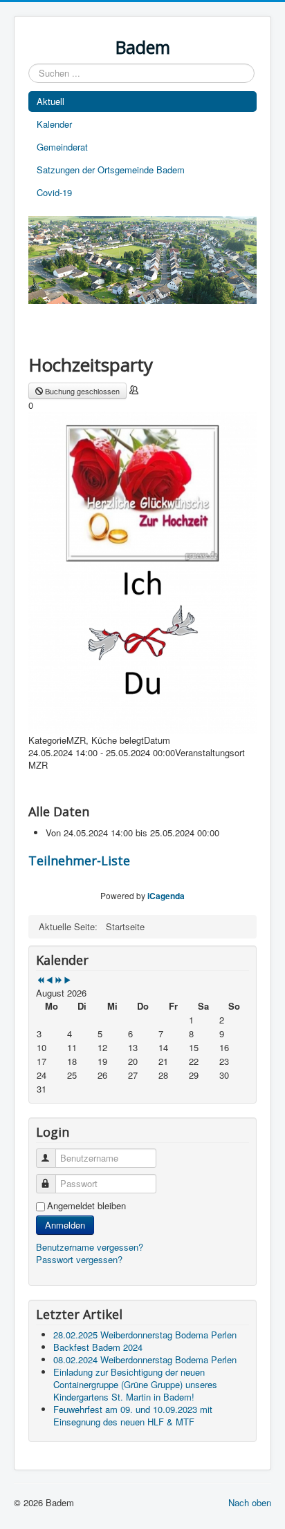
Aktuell (50, 101)
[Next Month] (67, 980)
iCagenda (166, 895)
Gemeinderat (62, 146)
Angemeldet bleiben (86, 1206)
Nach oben (249, 1502)
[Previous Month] (49, 980)
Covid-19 (54, 192)
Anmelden (65, 1224)
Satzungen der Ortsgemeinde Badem (111, 169)
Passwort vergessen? (79, 1259)
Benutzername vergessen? (89, 1246)
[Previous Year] (40, 980)
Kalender (54, 124)
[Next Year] (58, 980)
